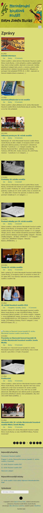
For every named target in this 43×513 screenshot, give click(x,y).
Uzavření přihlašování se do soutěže (15, 100)
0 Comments (19, 58)
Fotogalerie (11, 307)
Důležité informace (8, 56)
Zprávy (10, 58)
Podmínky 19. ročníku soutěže (13, 179)
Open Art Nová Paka (19, 501)
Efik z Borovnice (14, 505)
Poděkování (6, 378)
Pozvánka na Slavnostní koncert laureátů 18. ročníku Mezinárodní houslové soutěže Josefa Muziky (19, 340)
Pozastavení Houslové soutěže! (11, 456)
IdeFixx (22, 505)
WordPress (37, 505)
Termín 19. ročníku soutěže (12, 267)
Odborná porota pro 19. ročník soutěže (16, 135)
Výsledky (18, 307)
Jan (4, 58)
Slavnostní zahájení (7, 471)
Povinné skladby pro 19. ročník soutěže (16, 221)
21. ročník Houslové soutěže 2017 (11, 464)
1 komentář (18, 182)
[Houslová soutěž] (21, 12)
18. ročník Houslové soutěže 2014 (14, 305)
